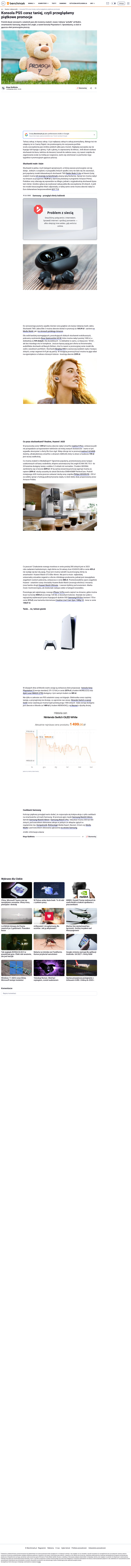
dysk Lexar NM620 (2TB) (33, 693)
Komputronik (42, 825)
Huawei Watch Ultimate (48, 585)
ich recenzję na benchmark (47, 176)
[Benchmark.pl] (17, 3)
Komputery (42, 3)
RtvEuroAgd (53, 825)
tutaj (39, 1562)
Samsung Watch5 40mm (39, 820)
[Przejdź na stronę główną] (3, 5)
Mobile (30, 3)
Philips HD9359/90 (81, 474)
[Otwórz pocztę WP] (107, 3)
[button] (113, 3)
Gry (91, 3)
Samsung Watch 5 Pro (60, 820)
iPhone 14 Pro (59, 592)
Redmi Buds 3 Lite (73, 173)
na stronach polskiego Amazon (50, 331)
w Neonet (74, 705)
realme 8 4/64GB (88, 451)
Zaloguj (121, 3)
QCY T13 (55, 189)
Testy (54, 3)
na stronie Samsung (69, 828)
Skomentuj (83, 88)
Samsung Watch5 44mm (82, 817)
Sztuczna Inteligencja (78, 3)
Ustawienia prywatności (97, 1548)
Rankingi (63, 3)
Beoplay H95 (60, 349)
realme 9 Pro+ (78, 446)
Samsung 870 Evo (75, 597)
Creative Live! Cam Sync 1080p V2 (70, 600)
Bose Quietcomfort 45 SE (51, 338)
